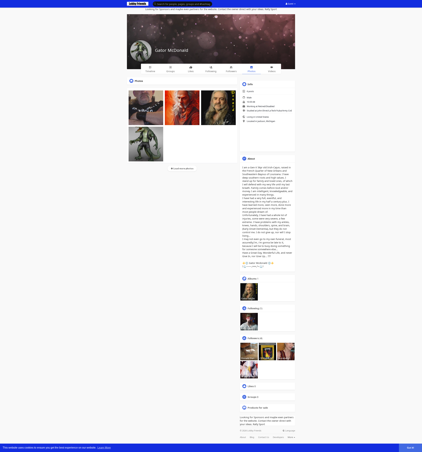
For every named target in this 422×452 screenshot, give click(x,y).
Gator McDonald (171, 50)
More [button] (290, 437)
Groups (252, 397)
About (243, 437)
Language (290, 431)
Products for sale (258, 407)
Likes (251, 386)
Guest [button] (290, 3)
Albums (252, 278)
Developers (278, 437)
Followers (253, 338)
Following (253, 308)
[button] (182, 3)
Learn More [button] (104, 447)
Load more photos (183, 168)
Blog (252, 437)
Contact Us (263, 437)
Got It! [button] (410, 447)
